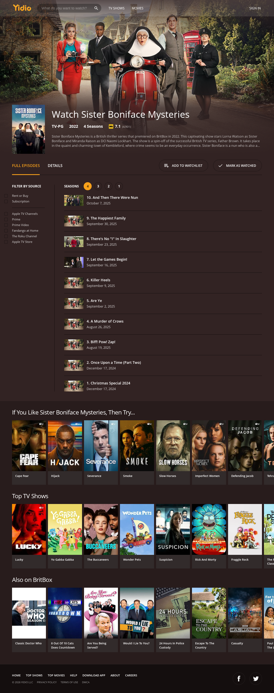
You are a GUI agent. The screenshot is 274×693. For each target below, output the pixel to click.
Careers (131, 675)
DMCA (85, 682)
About (115, 675)
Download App (93, 675)
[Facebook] (239, 678)
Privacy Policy (47, 682)
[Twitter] (256, 678)
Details (55, 165)
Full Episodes (26, 165)
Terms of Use (69, 682)
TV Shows (117, 8)
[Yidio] (22, 9)
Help (73, 675)
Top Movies (56, 675)
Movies (137, 8)
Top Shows (34, 675)
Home (16, 675)
